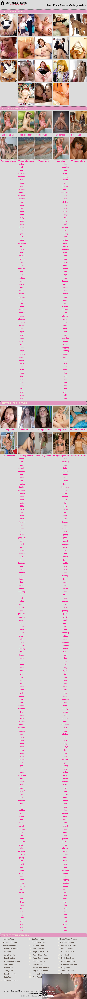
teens (22, 363)
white (22, 395)
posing (22, 322)
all (22, 167)
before (65, 180)
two (65, 382)
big (65, 183)
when (22, 392)
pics (65, 313)
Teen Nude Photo (10, 945)
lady (21, 275)
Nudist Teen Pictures (41, 967)
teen (65, 360)
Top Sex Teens (38, 964)
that (65, 363)
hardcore (65, 249)
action (21, 164)
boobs (21, 192)
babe (65, 173)
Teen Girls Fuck (39, 974)
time (21, 379)
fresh (22, 221)
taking (21, 360)
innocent (21, 268)
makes (21, 291)
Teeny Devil (8, 967)
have (65, 253)
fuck (65, 224)
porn (65, 319)
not (21, 300)
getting (65, 234)
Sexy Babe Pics (10, 955)
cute (65, 205)
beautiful (21, 177)
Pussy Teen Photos (40, 958)
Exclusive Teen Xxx (69, 964)
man (65, 291)
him (65, 259)
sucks (65, 354)
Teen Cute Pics (38, 948)
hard (22, 249)
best (22, 183)
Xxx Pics (7, 952)
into (21, 272)
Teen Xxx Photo (38, 945)
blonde (65, 186)
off (22, 303)
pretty (65, 322)
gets (22, 234)
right (22, 332)
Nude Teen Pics (67, 958)
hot (21, 265)
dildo (22, 211)
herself (22, 259)
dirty (65, 211)
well (21, 389)
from (65, 221)
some (65, 344)
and (21, 170)
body (65, 189)
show (22, 338)
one (65, 303)
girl (21, 237)
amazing (65, 167)
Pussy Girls (8, 971)
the (21, 367)
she (65, 335)
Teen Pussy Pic (10, 974)
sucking (22, 354)
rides (65, 329)
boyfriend (65, 192)
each (22, 215)
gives (22, 240)
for (65, 218)
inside (65, 268)
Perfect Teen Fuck (11, 980)
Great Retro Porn (68, 961)
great (65, 243)
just (65, 272)
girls (65, 237)
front (22, 224)
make (65, 287)
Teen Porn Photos (39, 942)
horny (65, 262)
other (22, 306)
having (22, 256)
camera (22, 199)
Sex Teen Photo (38, 939)
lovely (21, 284)
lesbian (22, 278)
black (22, 186)
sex (65, 332)
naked (65, 294)
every (22, 218)
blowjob (22, 189)
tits (65, 379)
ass (65, 170)
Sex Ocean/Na (67, 948)
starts (22, 348)
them (22, 370)
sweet (21, 357)
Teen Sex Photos (10, 942)
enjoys (65, 215)
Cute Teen (8, 977)
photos (22, 313)
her (65, 256)
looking (65, 281)
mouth (21, 294)
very (22, 386)
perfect (65, 310)
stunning (65, 351)
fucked (22, 227)
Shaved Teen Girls (40, 955)
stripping (65, 348)
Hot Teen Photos (67, 942)
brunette (21, 196)
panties (65, 306)
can (65, 199)
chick (22, 202)
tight (65, 376)
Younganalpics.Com (12, 961)
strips (22, 351)
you (65, 398)
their (65, 367)
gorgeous (22, 243)
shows (21, 341)
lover (65, 284)
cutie (22, 208)
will (65, 395)
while (65, 392)
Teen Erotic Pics (67, 971)
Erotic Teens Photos (68, 939)
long (22, 281)
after (65, 164)
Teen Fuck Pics (39, 961)
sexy (22, 335)
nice (65, 297)
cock (22, 205)
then (65, 370)
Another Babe (66, 955)
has (21, 253)
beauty (65, 177)
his (22, 262)
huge (65, 265)
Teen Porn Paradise (40, 977)
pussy (21, 325)
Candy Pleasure (67, 952)
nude (65, 300)
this (21, 376)
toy (21, 382)
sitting (65, 341)
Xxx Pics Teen (8, 939)
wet (65, 389)
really (65, 325)
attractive (21, 173)
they (65, 373)
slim (21, 344)
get (65, 230)
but (65, 196)
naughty (21, 297)
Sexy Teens (8, 964)
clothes (65, 202)
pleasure (21, 319)
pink (22, 316)
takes (65, 357)
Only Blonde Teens (40, 971)
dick (65, 208)
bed (21, 180)
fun (21, 230)
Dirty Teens (65, 967)
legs (65, 275)
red (21, 329)
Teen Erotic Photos (68, 945)
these (22, 373)
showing (65, 338)
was (65, 386)
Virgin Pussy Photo (40, 952)
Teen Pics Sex (9, 958)
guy (21, 246)
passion (22, 310)
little (65, 278)
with (21, 398)
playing (65, 316)
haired (65, 246)
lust (21, 287)
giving (65, 240)
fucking (65, 227)
